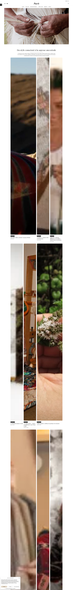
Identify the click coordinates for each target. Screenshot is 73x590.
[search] (68, 3)
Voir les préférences (16, 586)
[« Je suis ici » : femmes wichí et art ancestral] (43, 146)
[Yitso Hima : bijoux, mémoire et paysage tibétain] (23, 146)
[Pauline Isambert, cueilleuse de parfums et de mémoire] (49, 332)
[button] (1, 5)
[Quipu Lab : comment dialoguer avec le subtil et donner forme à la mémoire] (56, 146)
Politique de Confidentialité (9, 588)
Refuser (10, 586)
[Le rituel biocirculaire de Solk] (17, 332)
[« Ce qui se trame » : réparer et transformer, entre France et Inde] (30, 332)
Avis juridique (13, 588)
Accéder (4, 586)
